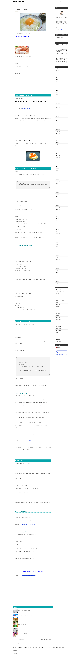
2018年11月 (58, 183)
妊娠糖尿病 (58, 295)
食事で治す (16, 11)
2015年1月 (58, 283)
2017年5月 (58, 222)
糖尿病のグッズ (58, 319)
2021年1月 (58, 127)
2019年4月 (58, 172)
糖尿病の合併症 (58, 326)
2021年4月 (58, 120)
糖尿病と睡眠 (58, 313)
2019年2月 (58, 177)
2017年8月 (58, 216)
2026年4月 (58, 77)
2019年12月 (58, 155)
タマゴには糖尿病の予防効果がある (27, 440)
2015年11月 (58, 261)
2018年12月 (58, 181)
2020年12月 (58, 129)
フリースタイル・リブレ (60, 291)
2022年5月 (58, 92)
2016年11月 (58, 235)
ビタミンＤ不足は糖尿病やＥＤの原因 (23, 633)
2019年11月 (58, 157)
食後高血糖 (58, 339)
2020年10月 (58, 133)
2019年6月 (58, 168)
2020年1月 (58, 153)
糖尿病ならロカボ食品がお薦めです (23, 624)
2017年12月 (58, 207)
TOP (17, 643)
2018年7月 (58, 192)
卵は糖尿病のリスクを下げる (27, 108)
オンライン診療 (58, 289)
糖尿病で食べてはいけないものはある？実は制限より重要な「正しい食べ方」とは (29, 619)
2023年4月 (58, 88)
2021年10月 (58, 107)
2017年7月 (58, 218)
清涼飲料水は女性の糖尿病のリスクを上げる (46, 639)
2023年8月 (58, 83)
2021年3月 (58, 122)
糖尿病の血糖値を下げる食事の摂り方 (28, 524)
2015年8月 (58, 268)
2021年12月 (58, 103)
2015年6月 (58, 272)
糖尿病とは (58, 306)
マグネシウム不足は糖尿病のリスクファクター (24, 610)
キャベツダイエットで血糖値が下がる (19, 639)
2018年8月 (58, 190)
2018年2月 (58, 203)
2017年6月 (58, 220)
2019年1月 (58, 179)
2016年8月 (58, 242)
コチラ (62, 29)
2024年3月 (58, 81)
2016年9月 (58, 240)
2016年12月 (58, 233)
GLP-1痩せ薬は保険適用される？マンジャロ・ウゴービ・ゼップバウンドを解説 (62, 45)
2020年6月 (58, 142)
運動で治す (30, 647)
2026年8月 (58, 68)
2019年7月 (58, 166)
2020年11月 (58, 131)
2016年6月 (58, 246)
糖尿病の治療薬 (58, 330)
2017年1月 (58, 231)
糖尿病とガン (58, 308)
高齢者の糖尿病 (58, 341)
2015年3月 (58, 279)
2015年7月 (58, 270)
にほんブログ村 (58, 352)
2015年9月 (58, 266)
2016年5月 (58, 248)
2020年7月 (58, 140)
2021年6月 (58, 116)
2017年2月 (58, 229)
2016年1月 (58, 257)
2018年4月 (58, 198)
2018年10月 (58, 185)
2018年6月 (58, 194)
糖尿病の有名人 (58, 328)
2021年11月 (58, 105)
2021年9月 (58, 109)
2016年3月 (58, 253)
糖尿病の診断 (58, 332)
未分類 (57, 302)
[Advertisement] (22, 81)
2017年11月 (58, 209)
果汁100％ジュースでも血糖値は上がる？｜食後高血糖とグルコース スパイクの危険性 (62, 50)
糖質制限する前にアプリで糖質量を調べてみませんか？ (25, 615)
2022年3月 (58, 96)
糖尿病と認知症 (58, 317)
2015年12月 (58, 259)
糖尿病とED (58, 304)
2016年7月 (58, 244)
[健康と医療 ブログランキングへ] (58, 347)
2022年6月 (58, 90)
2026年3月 (58, 79)
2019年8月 (58, 164)
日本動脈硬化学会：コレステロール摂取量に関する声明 (32, 405)
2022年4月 (58, 94)
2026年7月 (58, 70)
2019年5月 (58, 170)
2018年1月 (58, 205)
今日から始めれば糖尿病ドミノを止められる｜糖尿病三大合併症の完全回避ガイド (62, 54)
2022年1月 (58, 101)
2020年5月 (58, 144)
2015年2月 (58, 281)
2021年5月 (58, 118)
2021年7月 (58, 114)
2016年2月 (58, 255)
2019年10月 (58, 159)
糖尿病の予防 (41, 647)
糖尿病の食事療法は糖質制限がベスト (28, 575)
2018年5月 (58, 196)
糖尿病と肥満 (58, 315)
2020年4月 (58, 146)
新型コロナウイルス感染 (60, 300)
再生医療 (57, 293)
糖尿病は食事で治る (19, 1)
